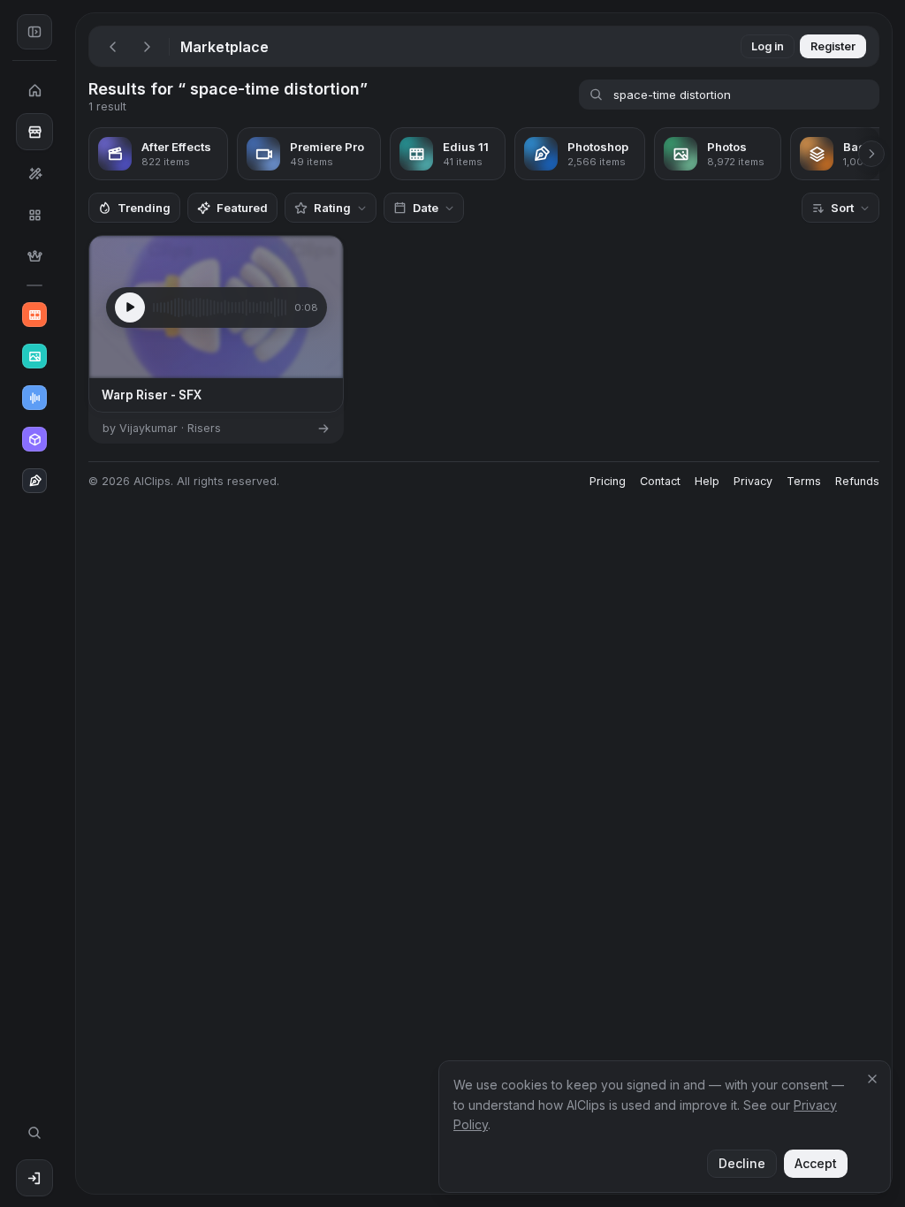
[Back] (113, 46)
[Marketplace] (34, 131)
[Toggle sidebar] (34, 31)
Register (833, 46)
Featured (242, 208)
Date (425, 208)
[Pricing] (34, 256)
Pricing (607, 481)
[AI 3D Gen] (34, 439)
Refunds (857, 481)
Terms (804, 481)
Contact (660, 481)
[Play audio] (130, 307)
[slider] (219, 307)
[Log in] (34, 1177)
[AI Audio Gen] (34, 397)
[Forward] (146, 46)
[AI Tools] (34, 173)
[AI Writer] (34, 480)
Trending (144, 208)
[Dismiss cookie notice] (872, 1078)
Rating (332, 208)
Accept (816, 1163)
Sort (842, 208)
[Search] (34, 1132)
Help (707, 481)
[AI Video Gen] (34, 314)
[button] (69, 603)
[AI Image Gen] (34, 356)
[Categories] (34, 214)
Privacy (753, 481)
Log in (767, 46)
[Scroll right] (871, 153)
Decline (742, 1163)
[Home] (34, 90)
